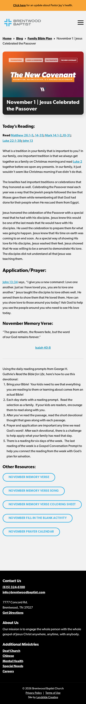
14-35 (39, 135)
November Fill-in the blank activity (38, 518)
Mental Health (13, 661)
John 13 (28, 141)
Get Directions (13, 613)
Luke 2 (77, 161)
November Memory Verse (29, 477)
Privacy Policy (34, 693)
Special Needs (13, 666)
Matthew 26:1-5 (22, 135)
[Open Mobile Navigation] (81, 22)
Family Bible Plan (40, 38)
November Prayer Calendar (31, 531)
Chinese (8, 656)
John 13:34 (10, 282)
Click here (19, 5)
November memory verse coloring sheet (42, 504)
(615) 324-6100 (14, 587)
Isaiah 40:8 (43, 347)
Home (7, 38)
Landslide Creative (47, 697)
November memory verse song (34, 490)
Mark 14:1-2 (53, 135)
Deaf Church (11, 651)
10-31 (66, 135)
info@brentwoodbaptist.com (24, 592)
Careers (8, 671)
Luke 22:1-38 (12, 141)
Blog (19, 38)
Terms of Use (52, 693)
